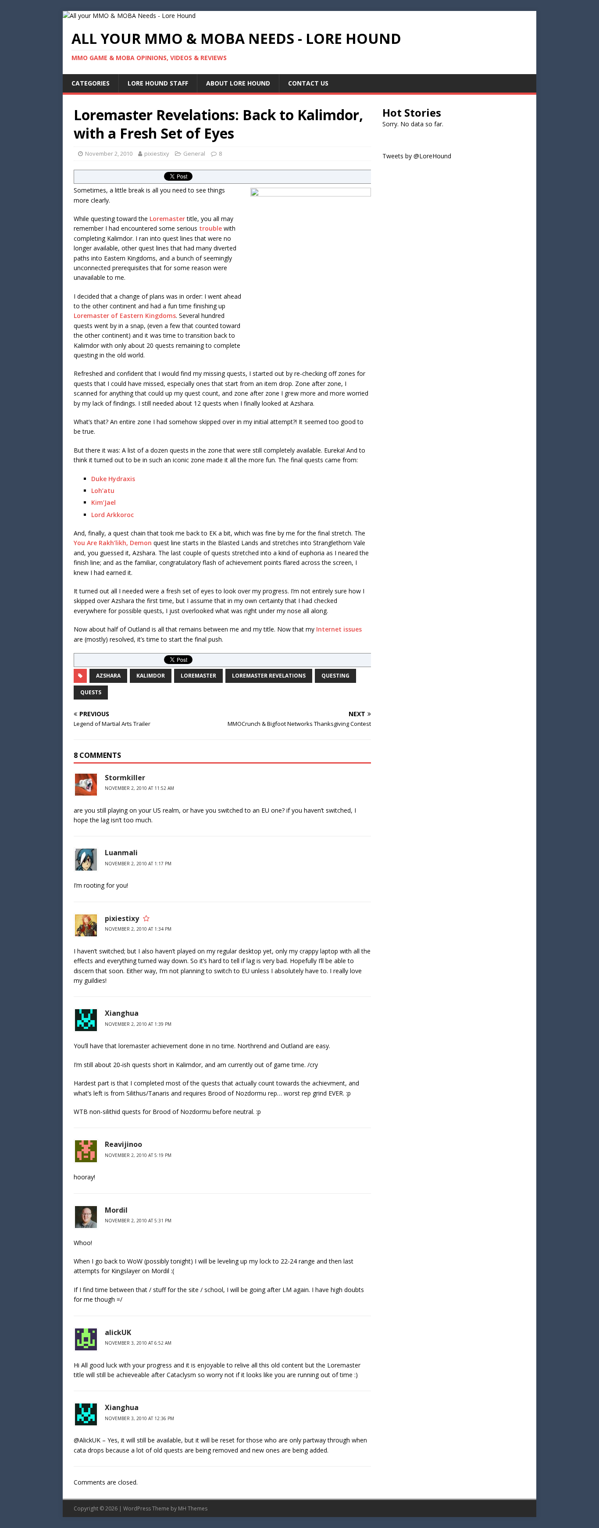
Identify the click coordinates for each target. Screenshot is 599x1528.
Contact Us (308, 83)
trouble (210, 228)
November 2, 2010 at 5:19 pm (138, 1155)
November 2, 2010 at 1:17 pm (138, 863)
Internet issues (339, 629)
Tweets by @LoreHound (416, 156)
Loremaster (167, 218)
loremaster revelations (269, 675)
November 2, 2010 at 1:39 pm (138, 1024)
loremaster (198, 675)
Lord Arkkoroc (112, 515)
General (194, 153)
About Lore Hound (238, 83)
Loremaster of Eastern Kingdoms (125, 315)
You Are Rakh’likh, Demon (113, 543)
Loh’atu (102, 490)
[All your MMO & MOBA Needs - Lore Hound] (129, 15)
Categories (90, 83)
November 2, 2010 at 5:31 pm (138, 1220)
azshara (108, 675)
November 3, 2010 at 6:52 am (138, 1343)
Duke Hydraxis (113, 479)
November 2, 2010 (108, 153)
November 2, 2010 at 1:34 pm (138, 929)
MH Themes (192, 1508)
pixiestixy (156, 153)
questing (335, 675)
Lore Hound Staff (158, 83)
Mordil (116, 1210)
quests (90, 692)
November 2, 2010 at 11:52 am (139, 788)
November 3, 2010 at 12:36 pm (139, 1418)
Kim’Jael (103, 502)
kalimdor (150, 675)
